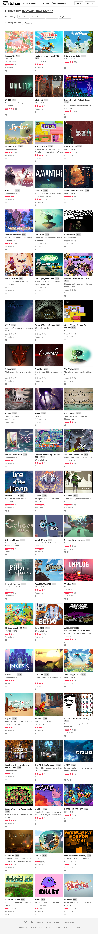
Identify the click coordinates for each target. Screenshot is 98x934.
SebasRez (68, 726)
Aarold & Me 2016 (43, 584)
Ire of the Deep (12, 495)
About (40, 922)
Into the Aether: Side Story (76, 278)
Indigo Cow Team (12, 416)
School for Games (71, 460)
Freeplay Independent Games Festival (49, 152)
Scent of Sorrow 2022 (74, 190)
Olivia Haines (10, 61)
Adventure (23, 17)
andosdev (9, 501)
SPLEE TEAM (69, 287)
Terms (57, 927)
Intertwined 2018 (72, 56)
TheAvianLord (10, 331)
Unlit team (9, 106)
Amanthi (38, 190)
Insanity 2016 (70, 146)
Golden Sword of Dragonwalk (18, 809)
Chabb (67, 375)
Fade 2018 (10, 190)
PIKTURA (38, 501)
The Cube (39, 674)
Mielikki (38, 809)
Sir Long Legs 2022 (13, 628)
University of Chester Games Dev (18, 861)
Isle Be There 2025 (13, 454)
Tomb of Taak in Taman (45, 325)
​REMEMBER (69, 234)
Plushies (68, 899)
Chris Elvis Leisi (70, 543)
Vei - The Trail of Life (73, 454)
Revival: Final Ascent (37, 11)
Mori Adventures (13, 234)
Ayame (8, 413)
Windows (28, 23)
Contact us (68, 922)
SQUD (67, 765)
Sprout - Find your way (74, 540)
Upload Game (60, 3)
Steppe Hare (69, 419)
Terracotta (10, 56)
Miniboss (68, 501)
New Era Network (42, 771)
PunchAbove (40, 724)
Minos (8, 369)
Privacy (67, 927)
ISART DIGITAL (41, 61)
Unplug (67, 584)
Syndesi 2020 (11, 146)
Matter (38, 495)
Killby (37, 899)
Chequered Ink (40, 545)
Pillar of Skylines (12, 584)
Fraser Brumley (70, 771)
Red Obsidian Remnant (45, 765)
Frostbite (68, 495)
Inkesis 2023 (10, 674)
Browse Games (29, 3)
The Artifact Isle (12, 899)
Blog (56, 922)
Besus (7, 905)
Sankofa (38, 718)
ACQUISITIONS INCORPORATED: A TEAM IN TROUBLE (77, 630)
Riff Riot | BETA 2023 (73, 809)
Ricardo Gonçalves (42, 284)
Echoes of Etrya (12, 540)
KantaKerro (10, 240)
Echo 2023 (39, 628)
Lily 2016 (39, 100)
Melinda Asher (70, 237)
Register (90, 3)
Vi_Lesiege (39, 240)
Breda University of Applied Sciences (49, 815)
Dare (37, 858)
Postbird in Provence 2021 (47, 56)
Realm (37, 413)
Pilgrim (8, 718)
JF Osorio (68, 589)
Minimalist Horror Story (75, 855)
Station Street (41, 146)
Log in (78, 3)
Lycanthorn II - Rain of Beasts (77, 100)
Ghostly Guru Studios (13, 724)
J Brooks (67, 636)
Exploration (65, 17)
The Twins (39, 234)
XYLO (7, 325)
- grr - (7, 589)
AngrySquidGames (42, 331)
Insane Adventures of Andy (76, 718)
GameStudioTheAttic (43, 196)
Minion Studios (70, 861)
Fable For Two (11, 278)
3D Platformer (38, 17)
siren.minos (9, 375)
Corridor (39, 369)
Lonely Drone (41, 540)
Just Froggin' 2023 (72, 674)
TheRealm (39, 416)
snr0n (7, 817)
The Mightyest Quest (44, 278)
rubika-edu (9, 284)
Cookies (77, 927)
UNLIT (8, 100)
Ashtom (38, 375)
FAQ (49, 922)
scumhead (68, 108)
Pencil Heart (70, 413)
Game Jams (44, 3)
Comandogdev (40, 905)
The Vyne (9, 855)
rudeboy (67, 330)
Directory (47, 927)
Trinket (38, 855)
